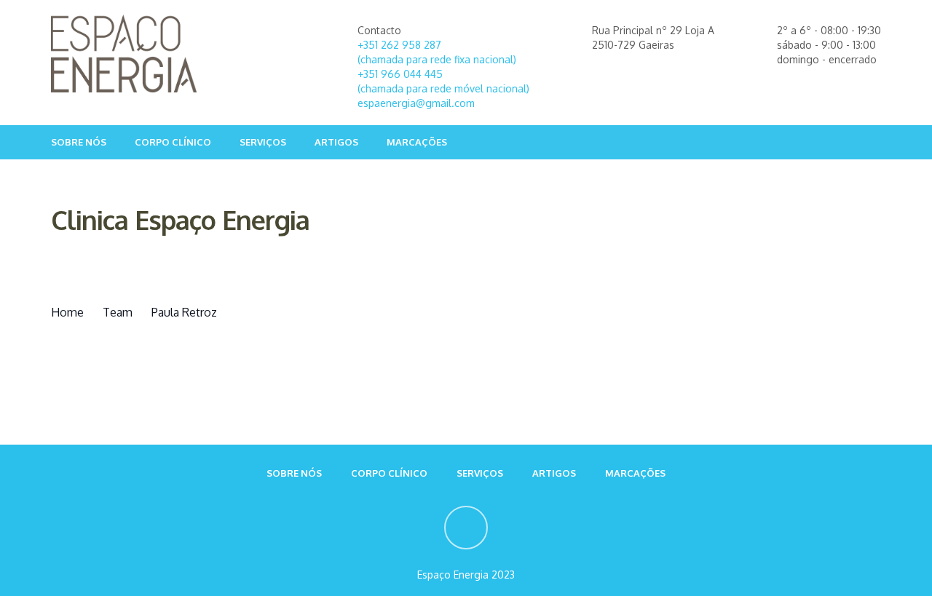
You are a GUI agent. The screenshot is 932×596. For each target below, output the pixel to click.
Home (67, 312)
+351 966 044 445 (400, 74)
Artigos (336, 142)
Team (118, 312)
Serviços (263, 142)
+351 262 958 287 (399, 45)
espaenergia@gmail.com (416, 103)
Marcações (417, 142)
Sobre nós (78, 142)
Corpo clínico (173, 142)
